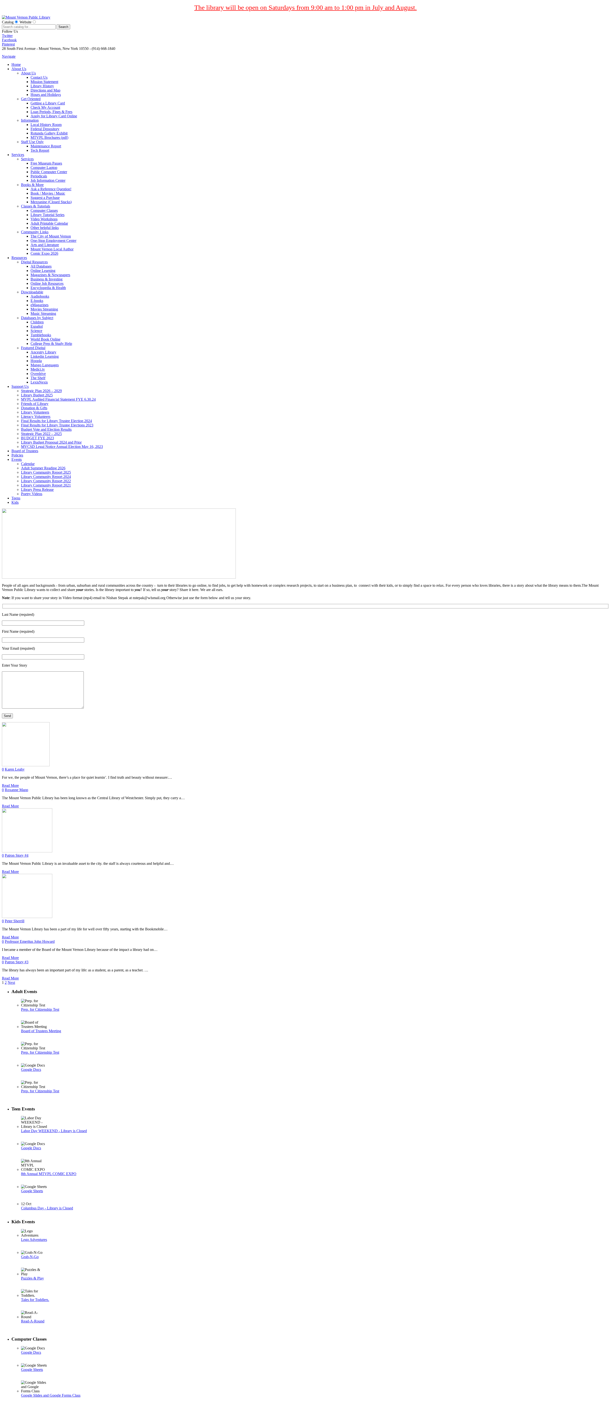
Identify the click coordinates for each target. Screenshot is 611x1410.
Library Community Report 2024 (46, 477)
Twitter (7, 36)
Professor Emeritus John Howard (30, 941)
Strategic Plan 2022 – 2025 (41, 434)
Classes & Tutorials (35, 206)
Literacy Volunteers (35, 417)
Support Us (20, 386)
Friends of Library (34, 404)
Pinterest (8, 44)
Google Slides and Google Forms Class (50, 1395)
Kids (15, 502)
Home (16, 64)
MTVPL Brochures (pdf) (49, 137)
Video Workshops (44, 219)
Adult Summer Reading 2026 (43, 468)
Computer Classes (44, 210)
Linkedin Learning (45, 356)
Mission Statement (44, 82)
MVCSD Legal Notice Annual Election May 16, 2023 (62, 447)
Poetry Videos (31, 494)
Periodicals (39, 176)
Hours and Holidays (46, 95)
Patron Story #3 (16, 962)
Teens (15, 498)
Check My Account (45, 107)
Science (36, 331)
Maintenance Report (46, 146)
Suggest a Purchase (45, 198)
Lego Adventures (34, 1240)
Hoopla (36, 361)
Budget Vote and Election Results (46, 429)
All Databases (41, 266)
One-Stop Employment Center (53, 240)
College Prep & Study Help (51, 344)
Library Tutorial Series (47, 215)
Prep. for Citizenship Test (40, 1009)
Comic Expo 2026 (44, 253)
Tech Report (40, 150)
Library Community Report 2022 (46, 481)
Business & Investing (47, 279)
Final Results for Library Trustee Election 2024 (56, 421)
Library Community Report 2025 (46, 472)
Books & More (32, 185)
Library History (42, 86)
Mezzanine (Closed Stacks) (51, 202)
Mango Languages (45, 365)
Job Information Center (48, 180)
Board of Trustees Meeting (41, 1031)
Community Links (34, 232)
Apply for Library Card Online (54, 116)
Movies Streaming (44, 309)
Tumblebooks (41, 335)
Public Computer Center (49, 172)
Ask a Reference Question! (51, 189)
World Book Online (45, 339)
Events (16, 459)
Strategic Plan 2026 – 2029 (41, 391)
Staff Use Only (32, 142)
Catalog (8, 22)
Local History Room (46, 125)
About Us (18, 69)
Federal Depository (45, 129)
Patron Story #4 (16, 855)
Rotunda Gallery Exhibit (49, 133)
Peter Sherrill (14, 921)
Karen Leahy (15, 769)
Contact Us (39, 77)
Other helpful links (45, 228)
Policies (17, 455)
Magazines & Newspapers (50, 275)
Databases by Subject (37, 318)
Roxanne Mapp (16, 790)
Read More (10, 785)
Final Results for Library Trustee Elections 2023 (57, 425)
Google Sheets (32, 1191)
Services (17, 155)
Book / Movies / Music (48, 193)
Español (37, 326)
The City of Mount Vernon (51, 236)
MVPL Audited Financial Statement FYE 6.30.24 (58, 399)
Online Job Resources (47, 283)
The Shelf (38, 378)
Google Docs (31, 1070)
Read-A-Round (32, 1321)
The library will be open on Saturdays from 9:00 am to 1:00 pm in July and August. (305, 7)
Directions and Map (45, 90)
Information (30, 120)
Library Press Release (37, 489)
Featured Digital (33, 348)
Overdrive (38, 374)
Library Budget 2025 (37, 395)
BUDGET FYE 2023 (37, 438)
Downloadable (32, 292)
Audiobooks (40, 296)
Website (26, 22)
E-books (37, 301)
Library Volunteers (35, 412)
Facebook (9, 40)
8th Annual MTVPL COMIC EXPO (48, 1174)
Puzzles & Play (32, 1278)
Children (37, 322)
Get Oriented (31, 99)
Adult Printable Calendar (49, 223)
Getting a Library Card (48, 103)
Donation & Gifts (34, 408)
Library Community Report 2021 (46, 485)
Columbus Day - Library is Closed (47, 1208)
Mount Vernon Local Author (52, 249)
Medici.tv (38, 369)
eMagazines (39, 305)
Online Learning (43, 271)
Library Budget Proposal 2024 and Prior (51, 442)
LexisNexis (39, 382)
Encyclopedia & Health (48, 288)
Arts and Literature (45, 245)
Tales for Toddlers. (35, 1300)
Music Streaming (43, 313)
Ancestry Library (43, 352)
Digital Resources (34, 262)
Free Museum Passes (46, 163)
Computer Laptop (44, 168)
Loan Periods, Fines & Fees (51, 112)
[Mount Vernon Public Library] (26, 17)
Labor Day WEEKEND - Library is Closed (54, 1131)
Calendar (28, 464)
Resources (19, 258)
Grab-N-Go (30, 1257)
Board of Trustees (24, 451)
